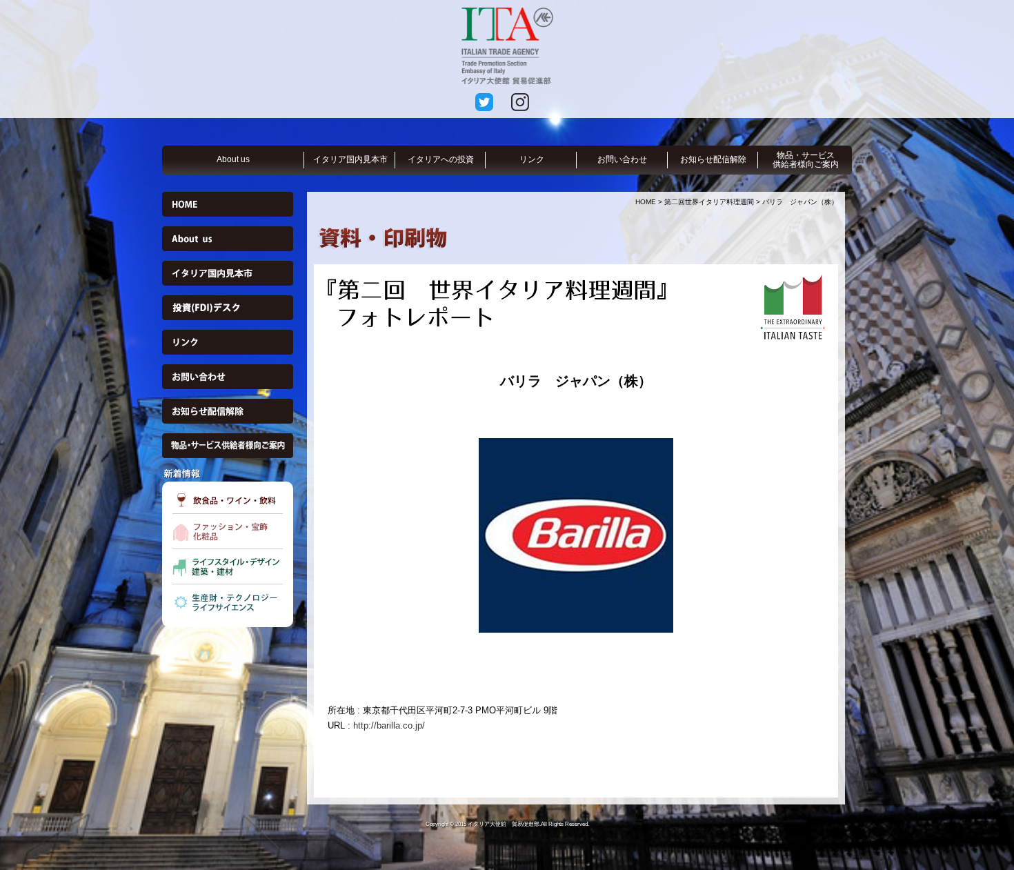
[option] (576, 534)
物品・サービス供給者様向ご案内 (806, 159)
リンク (531, 159)
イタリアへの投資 (441, 159)
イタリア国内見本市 (350, 159)
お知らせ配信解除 (713, 159)
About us (233, 159)
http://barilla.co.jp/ (389, 725)
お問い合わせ (622, 159)
